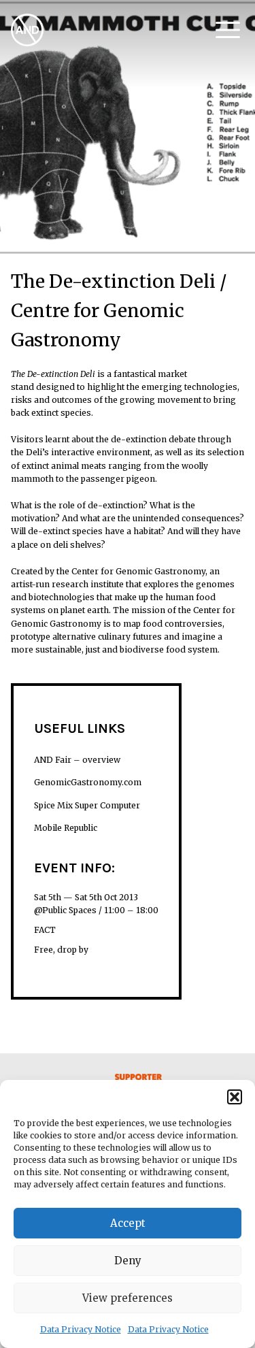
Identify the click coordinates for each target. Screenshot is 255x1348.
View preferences (127, 1298)
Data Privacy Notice (80, 1329)
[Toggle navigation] (227, 30)
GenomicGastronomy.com (87, 782)
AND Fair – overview (77, 760)
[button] (234, 1097)
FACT (45, 930)
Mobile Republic (65, 828)
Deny (127, 1260)
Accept (128, 1223)
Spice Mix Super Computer (87, 805)
